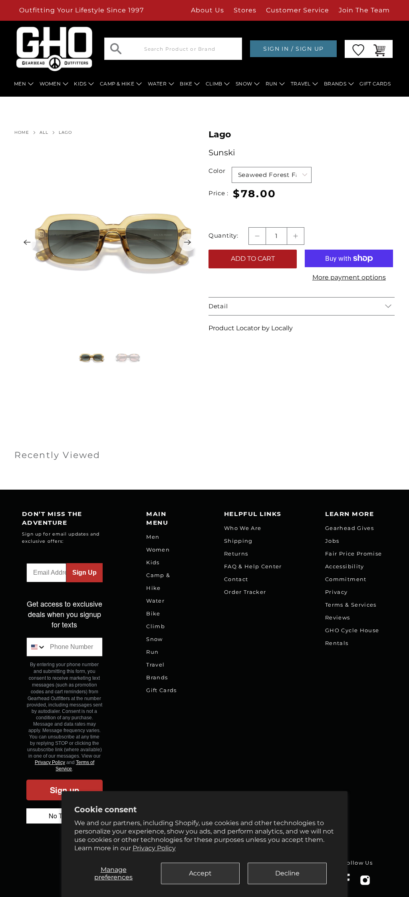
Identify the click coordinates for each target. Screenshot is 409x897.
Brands (157, 677)
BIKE (186, 84)
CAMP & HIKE (117, 84)
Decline (287, 873)
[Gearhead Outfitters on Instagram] (365, 883)
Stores (245, 10)
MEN (20, 84)
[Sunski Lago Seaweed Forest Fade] (107, 242)
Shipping (238, 541)
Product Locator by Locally (250, 328)
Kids (152, 562)
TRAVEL (301, 84)
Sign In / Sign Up (293, 48)
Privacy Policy (154, 848)
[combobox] (36, 647)
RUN (272, 84)
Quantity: (223, 235)
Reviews (337, 617)
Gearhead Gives (349, 528)
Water (155, 600)
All (44, 133)
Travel (155, 664)
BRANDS (335, 84)
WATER (157, 84)
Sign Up (84, 572)
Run (152, 652)
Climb (155, 626)
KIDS (80, 84)
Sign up (64, 790)
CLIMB (214, 84)
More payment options (349, 277)
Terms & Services (350, 604)
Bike (153, 613)
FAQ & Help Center (253, 566)
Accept (200, 873)
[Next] (188, 242)
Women (158, 549)
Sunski (221, 152)
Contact (236, 579)
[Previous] (27, 242)
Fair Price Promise (353, 553)
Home (21, 133)
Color (217, 171)
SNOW (244, 84)
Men (152, 537)
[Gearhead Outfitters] (54, 49)
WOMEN (50, 84)
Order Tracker (245, 592)
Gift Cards (161, 690)
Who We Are (242, 528)
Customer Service (297, 10)
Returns (236, 553)
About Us (207, 10)
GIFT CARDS (375, 84)
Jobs (332, 541)
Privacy (336, 592)
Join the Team (364, 10)
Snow (154, 639)
